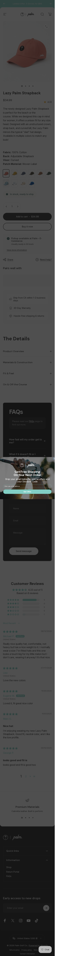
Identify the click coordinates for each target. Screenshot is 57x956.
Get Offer (27, 491)
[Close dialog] (54, 458)
